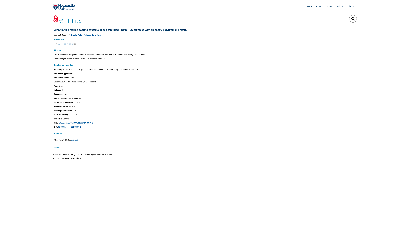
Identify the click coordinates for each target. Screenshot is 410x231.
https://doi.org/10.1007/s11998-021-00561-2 (76, 123)
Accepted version (65, 44)
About (351, 6)
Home (310, 6)
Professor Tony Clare (92, 35)
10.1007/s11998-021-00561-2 (69, 127)
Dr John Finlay (77, 35)
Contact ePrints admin (61, 158)
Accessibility (76, 158)
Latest (330, 6)
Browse (320, 6)
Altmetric (75, 140)
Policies (341, 6)
